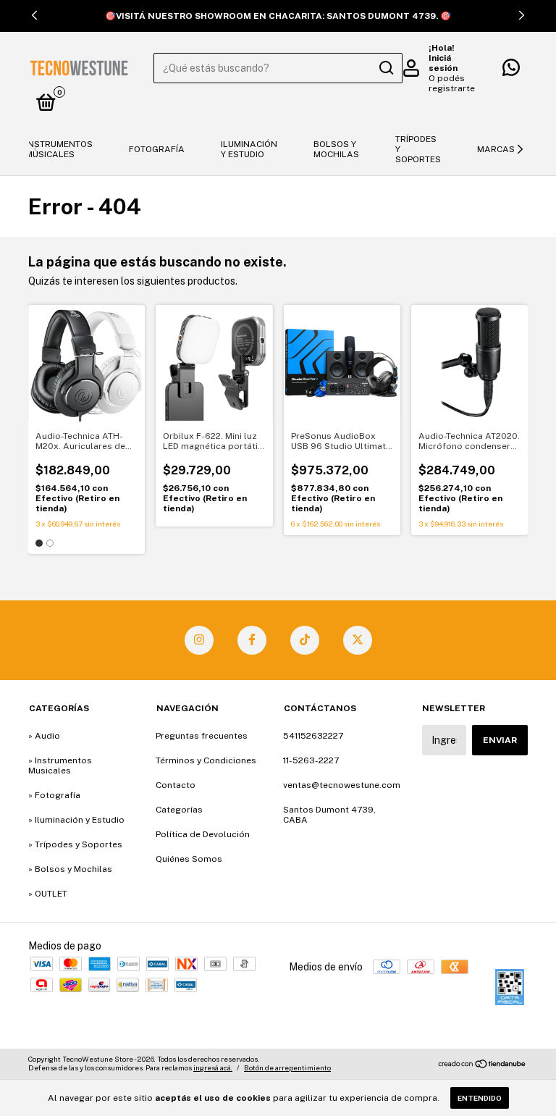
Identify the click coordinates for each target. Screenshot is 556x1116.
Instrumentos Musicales (59, 149)
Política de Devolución (203, 834)
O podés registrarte (452, 83)
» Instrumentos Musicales (60, 765)
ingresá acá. (212, 1067)
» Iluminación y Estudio (76, 820)
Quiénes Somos (189, 859)
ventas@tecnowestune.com (341, 785)
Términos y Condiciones (206, 760)
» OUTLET (47, 894)
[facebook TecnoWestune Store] (251, 640)
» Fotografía (54, 795)
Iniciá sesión (443, 63)
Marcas (496, 149)
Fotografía (157, 149)
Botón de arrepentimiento (287, 1067)
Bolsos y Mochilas (336, 149)
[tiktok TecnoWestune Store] (304, 640)
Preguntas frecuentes (202, 736)
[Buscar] (385, 68)
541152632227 (313, 736)
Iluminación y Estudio (249, 149)
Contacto (175, 785)
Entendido (480, 1098)
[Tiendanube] (482, 1065)
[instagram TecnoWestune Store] (199, 640)
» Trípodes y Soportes (75, 844)
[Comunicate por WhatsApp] (511, 71)
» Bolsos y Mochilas (70, 869)
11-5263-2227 (311, 760)
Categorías (179, 810)
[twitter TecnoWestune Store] (357, 640)
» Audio (44, 736)
